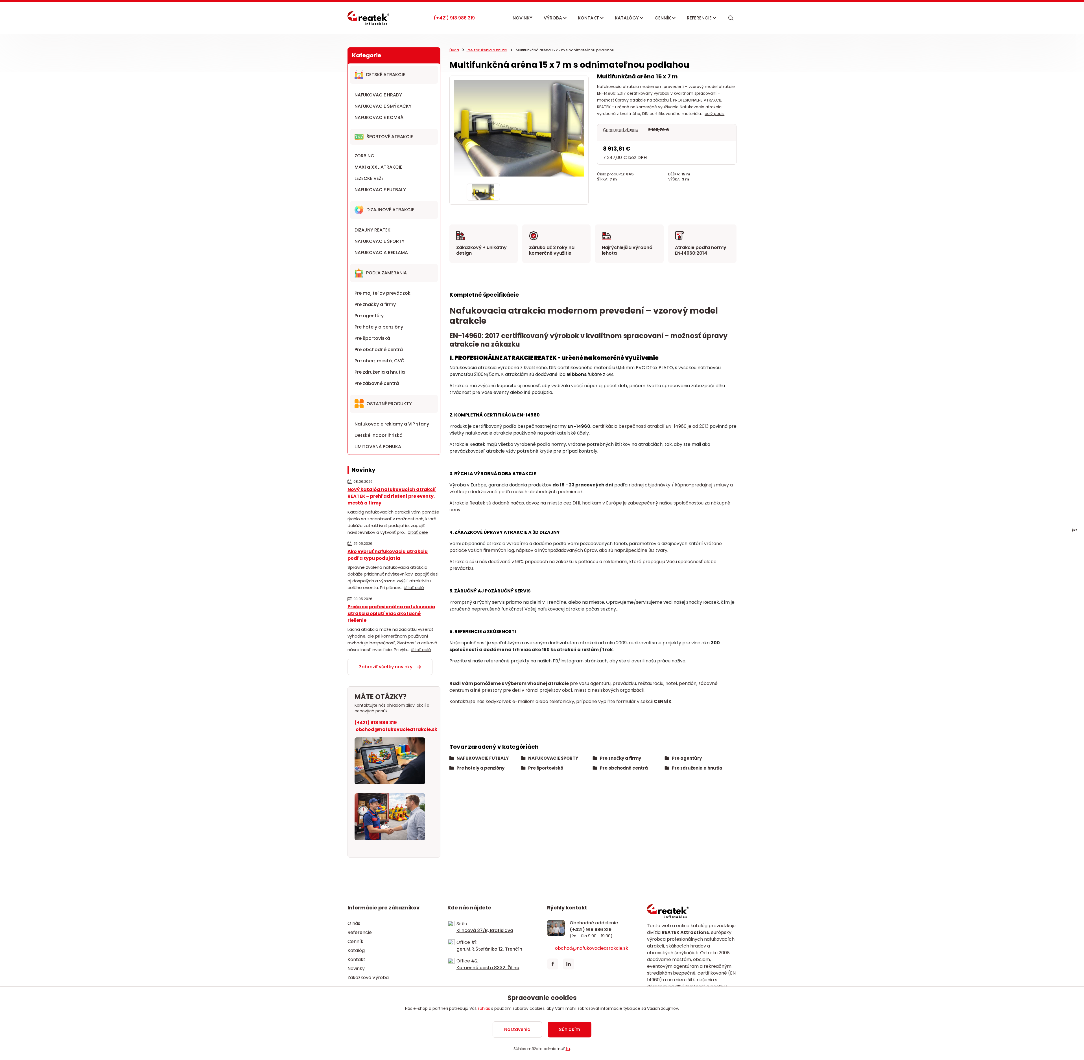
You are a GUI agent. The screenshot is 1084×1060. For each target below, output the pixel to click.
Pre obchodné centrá (379, 349)
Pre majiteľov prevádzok (382, 293)
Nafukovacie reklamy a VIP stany (392, 424)
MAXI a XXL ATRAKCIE (378, 167)
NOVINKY (522, 18)
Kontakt (356, 959)
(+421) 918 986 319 (376, 722)
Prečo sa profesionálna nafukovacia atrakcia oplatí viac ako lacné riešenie (391, 613)
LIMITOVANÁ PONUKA (378, 446)
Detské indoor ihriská (379, 435)
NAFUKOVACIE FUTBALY (380, 189)
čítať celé (418, 532)
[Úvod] (368, 18)
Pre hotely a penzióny (379, 327)
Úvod (454, 50)
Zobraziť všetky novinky (385, 667)
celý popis (714, 113)
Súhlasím (569, 1029)
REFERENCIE (700, 18)
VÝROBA (553, 18)
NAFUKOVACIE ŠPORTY (380, 241)
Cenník (355, 941)
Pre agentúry (369, 315)
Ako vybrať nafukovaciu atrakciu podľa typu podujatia (388, 554)
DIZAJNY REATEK (372, 230)
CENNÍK (663, 18)
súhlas (484, 1008)
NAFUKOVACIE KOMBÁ (379, 117)
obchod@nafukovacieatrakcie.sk (396, 729)
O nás (354, 923)
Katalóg (356, 950)
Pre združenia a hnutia (380, 372)
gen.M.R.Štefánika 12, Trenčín (489, 949)
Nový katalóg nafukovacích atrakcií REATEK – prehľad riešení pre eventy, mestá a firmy (392, 496)
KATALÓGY (627, 18)
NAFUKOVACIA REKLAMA (381, 252)
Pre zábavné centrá (377, 383)
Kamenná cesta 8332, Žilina (487, 967)
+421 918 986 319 (454, 18)
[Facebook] (552, 964)
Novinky (356, 968)
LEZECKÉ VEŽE (369, 178)
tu (568, 1049)
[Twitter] (568, 964)
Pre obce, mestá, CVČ (379, 361)
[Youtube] (600, 964)
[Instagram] (584, 964)
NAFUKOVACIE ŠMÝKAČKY (383, 106)
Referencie (360, 932)
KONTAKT (589, 18)
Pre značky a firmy (375, 304)
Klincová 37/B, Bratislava (484, 930)
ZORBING (364, 156)
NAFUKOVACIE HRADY (378, 95)
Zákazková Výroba (368, 977)
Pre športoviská (372, 338)
